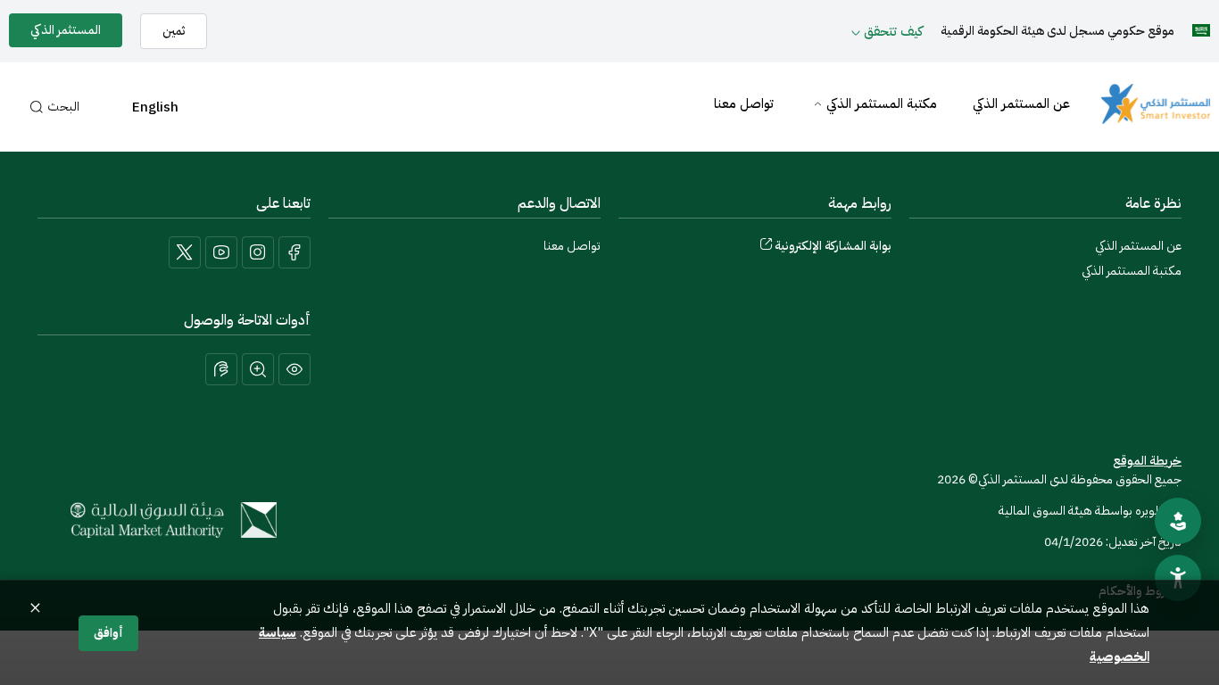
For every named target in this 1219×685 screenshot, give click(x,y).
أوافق (108, 632)
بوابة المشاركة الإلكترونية (833, 245)
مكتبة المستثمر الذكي (881, 103)
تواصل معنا (744, 103)
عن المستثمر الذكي (1021, 103)
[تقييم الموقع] (1178, 521)
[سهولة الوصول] (1178, 578)
